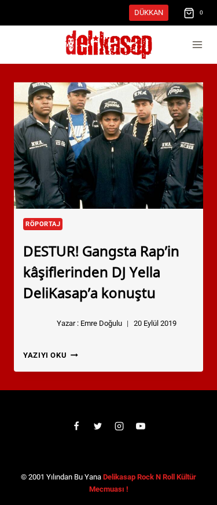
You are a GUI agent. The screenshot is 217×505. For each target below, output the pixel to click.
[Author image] (37, 323)
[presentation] (108, 145)
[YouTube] (140, 426)
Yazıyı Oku (50, 355)
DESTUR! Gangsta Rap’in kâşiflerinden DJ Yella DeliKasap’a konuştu (101, 270)
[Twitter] (98, 426)
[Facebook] (76, 426)
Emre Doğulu (101, 323)
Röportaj (42, 224)
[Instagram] (119, 426)
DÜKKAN (148, 12)
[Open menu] (197, 45)
